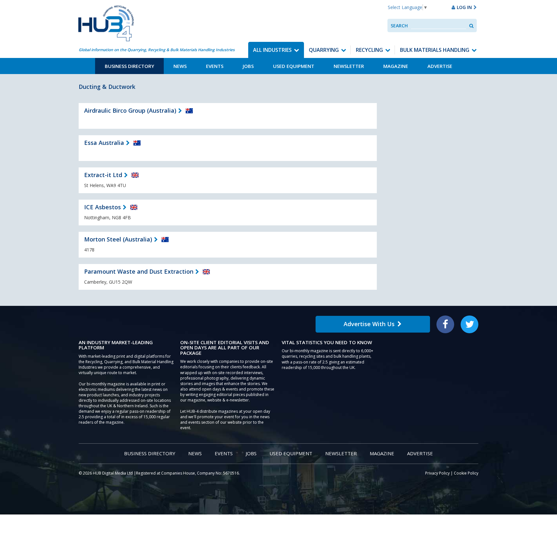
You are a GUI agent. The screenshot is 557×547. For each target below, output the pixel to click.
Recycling (369, 49)
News (180, 66)
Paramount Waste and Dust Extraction (138, 271)
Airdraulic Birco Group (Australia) (130, 110)
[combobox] (438, 25)
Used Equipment (293, 66)
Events (214, 66)
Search (399, 26)
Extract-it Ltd (103, 175)
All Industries (272, 49)
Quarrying (324, 49)
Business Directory (129, 66)
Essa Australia (104, 142)
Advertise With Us (369, 324)
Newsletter (349, 66)
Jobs (248, 66)
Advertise (439, 66)
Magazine (395, 66)
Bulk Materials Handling (434, 49)
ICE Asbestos (102, 207)
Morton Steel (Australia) (118, 239)
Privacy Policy (437, 473)
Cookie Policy (466, 473)
